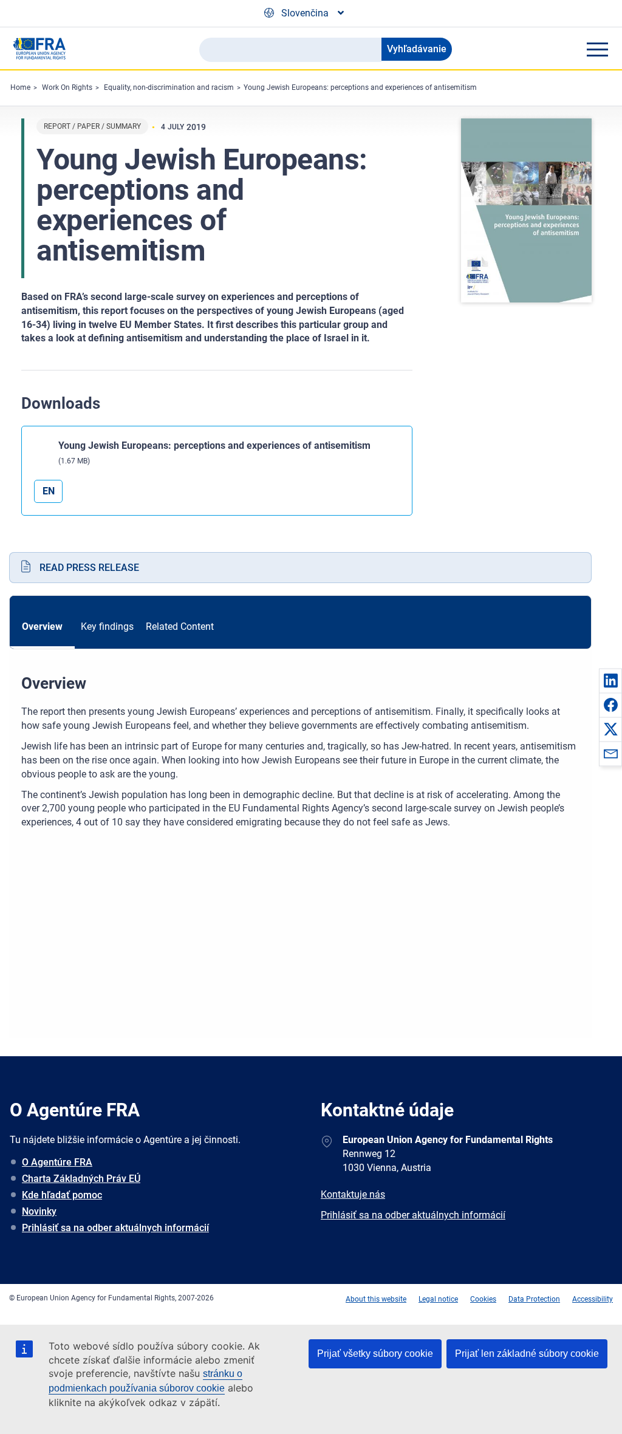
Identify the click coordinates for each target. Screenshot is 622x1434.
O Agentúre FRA (57, 1162)
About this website (376, 1299)
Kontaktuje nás (353, 1194)
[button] (610, 680)
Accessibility (592, 1299)
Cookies (483, 1299)
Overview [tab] (42, 626)
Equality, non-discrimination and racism (169, 87)
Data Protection (534, 1299)
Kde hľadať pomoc (62, 1195)
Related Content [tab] (180, 626)
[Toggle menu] (597, 49)
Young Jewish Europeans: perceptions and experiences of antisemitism (360, 87)
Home (20, 87)
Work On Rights (67, 87)
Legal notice (438, 1299)
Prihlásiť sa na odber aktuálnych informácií (115, 1228)
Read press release (89, 567)
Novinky (39, 1211)
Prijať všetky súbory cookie (375, 1353)
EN (49, 491)
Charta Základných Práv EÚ (81, 1178)
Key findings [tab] (107, 626)
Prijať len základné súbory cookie (527, 1353)
